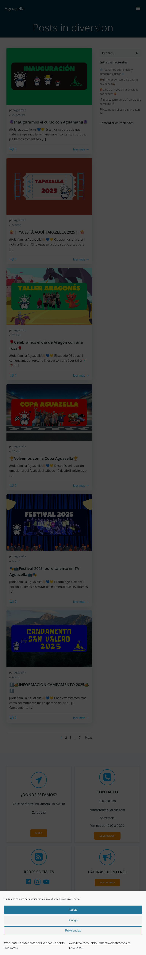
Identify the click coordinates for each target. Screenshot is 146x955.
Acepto (73, 909)
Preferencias (73, 930)
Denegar (73, 920)
